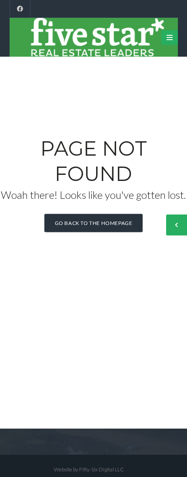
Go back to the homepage (94, 223)
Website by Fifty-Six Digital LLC (89, 469)
